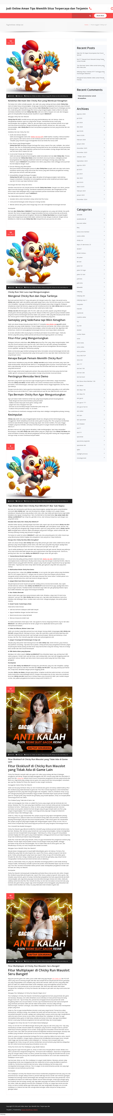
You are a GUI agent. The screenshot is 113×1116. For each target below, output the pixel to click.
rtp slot (79, 326)
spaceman (80, 437)
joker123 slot (81, 274)
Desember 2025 (82, 148)
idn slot (79, 262)
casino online (81, 236)
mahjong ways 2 (82, 300)
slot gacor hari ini (82, 407)
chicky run (20, 96)
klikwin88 (79, 287)
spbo (78, 449)
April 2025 (80, 182)
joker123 (80, 266)
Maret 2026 (80, 135)
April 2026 (80, 131)
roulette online (81, 317)
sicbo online (80, 347)
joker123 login (81, 270)
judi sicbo (80, 283)
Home (86, 25)
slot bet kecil (81, 377)
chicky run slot (56, 96)
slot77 (79, 428)
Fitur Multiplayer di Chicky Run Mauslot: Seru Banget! (34, 966)
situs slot (80, 360)
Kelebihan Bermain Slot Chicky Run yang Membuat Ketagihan (37, 100)
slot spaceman (81, 420)
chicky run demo (36, 96)
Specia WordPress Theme (29, 1110)
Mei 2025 (80, 178)
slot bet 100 (81, 368)
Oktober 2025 (81, 157)
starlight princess (82, 454)
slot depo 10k (81, 390)
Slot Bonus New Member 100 (86, 381)
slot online (80, 411)
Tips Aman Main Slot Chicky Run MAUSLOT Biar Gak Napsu (36, 505)
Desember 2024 (82, 199)
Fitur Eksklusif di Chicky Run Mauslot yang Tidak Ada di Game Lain (38, 760)
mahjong (79, 291)
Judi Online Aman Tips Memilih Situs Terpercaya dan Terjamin (47, 8)
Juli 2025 (79, 169)
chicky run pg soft (46, 96)
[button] (90, 15)
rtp (78, 321)
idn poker (80, 257)
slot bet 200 (81, 373)
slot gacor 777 (81, 402)
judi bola (79, 279)
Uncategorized (81, 458)
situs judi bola (81, 351)
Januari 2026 (81, 144)
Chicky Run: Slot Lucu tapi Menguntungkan (28, 292)
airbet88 (79, 215)
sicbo (78, 338)
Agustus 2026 (81, 114)
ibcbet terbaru (81, 253)
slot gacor (80, 398)
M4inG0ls (11, 96)
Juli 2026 (79, 118)
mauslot (79, 309)
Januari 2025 (81, 195)
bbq (78, 227)
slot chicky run (64, 96)
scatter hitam (81, 334)
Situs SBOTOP (81, 355)
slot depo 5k (81, 394)
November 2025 (82, 152)
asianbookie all (81, 219)
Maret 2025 (80, 186)
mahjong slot (81, 296)
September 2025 (82, 161)
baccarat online (81, 223)
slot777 (79, 432)
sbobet (79, 330)
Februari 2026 (81, 139)
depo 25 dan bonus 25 (84, 244)
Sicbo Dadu (80, 343)
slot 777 (79, 364)
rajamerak (80, 313)
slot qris (79, 415)
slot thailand (80, 424)
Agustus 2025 (81, 165)
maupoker (80, 304)
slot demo (80, 385)
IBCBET (79, 249)
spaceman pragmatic (83, 441)
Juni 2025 (80, 174)
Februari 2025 (81, 191)
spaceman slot (81, 445)
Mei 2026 (80, 127)
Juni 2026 (80, 122)
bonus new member (83, 232)
